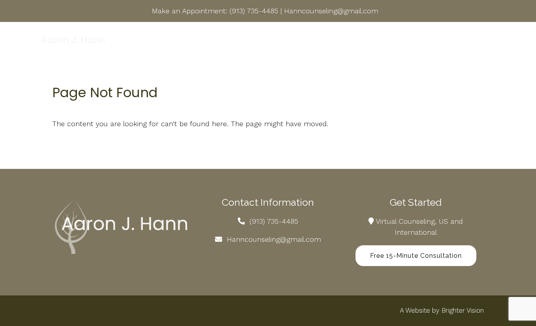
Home (133, 41)
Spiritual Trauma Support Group (306, 41)
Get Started (381, 41)
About (163, 41)
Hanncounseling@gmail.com (331, 11)
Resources (432, 41)
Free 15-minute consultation (416, 255)
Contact (478, 41)
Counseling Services (213, 41)
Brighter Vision (462, 310)
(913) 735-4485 (254, 11)
